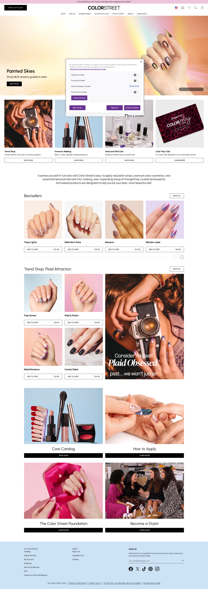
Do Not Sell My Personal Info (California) (122, 583)
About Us (76, 551)
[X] (137, 569)
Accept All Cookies (132, 108)
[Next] (182, 257)
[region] (104, 2)
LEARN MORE (63, 530)
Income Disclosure (151, 583)
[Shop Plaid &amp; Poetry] (84, 293)
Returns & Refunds (31, 567)
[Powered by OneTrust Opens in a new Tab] (133, 114)
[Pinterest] (150, 569)
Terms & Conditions (77, 583)
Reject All (114, 108)
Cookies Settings (79, 98)
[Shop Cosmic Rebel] (84, 347)
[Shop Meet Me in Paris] (84, 220)
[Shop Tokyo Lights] (43, 220)
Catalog (27, 551)
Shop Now (14, 84)
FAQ (25, 571)
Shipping (27, 563)
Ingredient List (78, 555)
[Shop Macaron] (124, 220)
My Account (29, 559)
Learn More (179, 160)
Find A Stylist (15, 7)
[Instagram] (157, 569)
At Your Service (31, 549)
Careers (75, 559)
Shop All (177, 196)
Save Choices (77, 108)
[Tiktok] (144, 569)
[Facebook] (131, 569)
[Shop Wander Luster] (165, 220)
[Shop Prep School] (43, 293)
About (75, 549)
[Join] (182, 560)
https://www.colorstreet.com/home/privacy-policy (88, 69)
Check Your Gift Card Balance (35, 575)
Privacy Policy (95, 583)
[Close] (141, 61)
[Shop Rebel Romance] (43, 347)
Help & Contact (30, 555)
